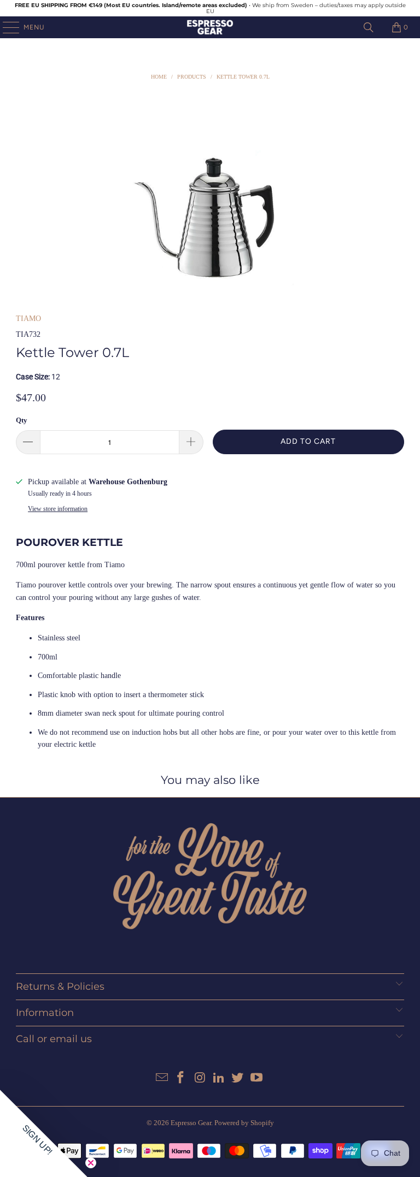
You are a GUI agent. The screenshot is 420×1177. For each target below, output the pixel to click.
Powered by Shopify (244, 1123)
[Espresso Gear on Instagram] (200, 1078)
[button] (44, 1133)
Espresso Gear (191, 1123)
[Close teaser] (90, 1162)
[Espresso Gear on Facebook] (181, 1078)
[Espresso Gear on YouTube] (257, 1078)
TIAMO (28, 318)
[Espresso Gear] (210, 27)
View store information (58, 509)
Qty (21, 420)
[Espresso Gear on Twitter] (238, 1078)
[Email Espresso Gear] (162, 1078)
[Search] (368, 27)
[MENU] (5, 27)
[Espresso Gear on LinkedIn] (219, 1078)
